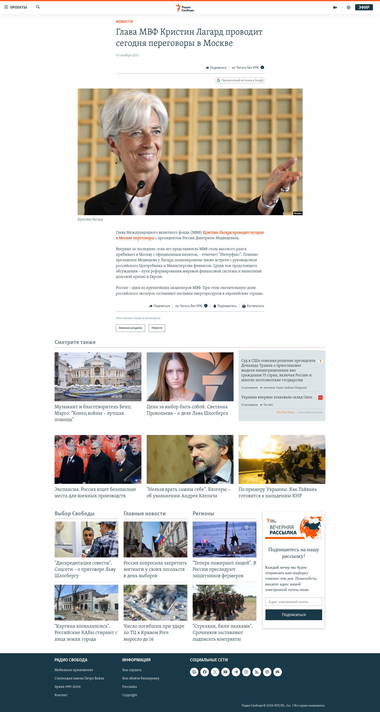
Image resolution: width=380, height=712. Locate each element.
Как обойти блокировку (140, 678)
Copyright (129, 695)
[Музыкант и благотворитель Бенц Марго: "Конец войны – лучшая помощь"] (98, 376)
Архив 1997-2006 (68, 687)
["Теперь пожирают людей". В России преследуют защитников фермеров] (224, 539)
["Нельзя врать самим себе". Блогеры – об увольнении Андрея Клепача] (190, 459)
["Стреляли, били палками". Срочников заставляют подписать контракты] (224, 603)
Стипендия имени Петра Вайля (79, 678)
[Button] (216, 68)
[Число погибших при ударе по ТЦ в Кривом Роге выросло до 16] (155, 603)
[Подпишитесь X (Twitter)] (215, 672)
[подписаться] (277, 672)
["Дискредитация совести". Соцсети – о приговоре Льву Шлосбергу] (86, 539)
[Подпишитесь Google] (194, 672)
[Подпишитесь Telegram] (236, 672)
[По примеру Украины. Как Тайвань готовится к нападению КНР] (282, 459)
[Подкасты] (267, 672)
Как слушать (132, 670)
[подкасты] (348, 7)
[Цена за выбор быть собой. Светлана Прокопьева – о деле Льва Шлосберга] (190, 376)
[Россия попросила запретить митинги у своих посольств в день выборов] (155, 539)
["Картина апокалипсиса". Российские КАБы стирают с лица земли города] (86, 603)
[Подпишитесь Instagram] (246, 672)
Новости (124, 22)
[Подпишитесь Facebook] (204, 672)
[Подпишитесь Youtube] (225, 672)
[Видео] (335, 7)
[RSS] (256, 672)
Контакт (61, 695)
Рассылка (129, 687)
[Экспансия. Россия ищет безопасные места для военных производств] (98, 459)
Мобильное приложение (74, 670)
